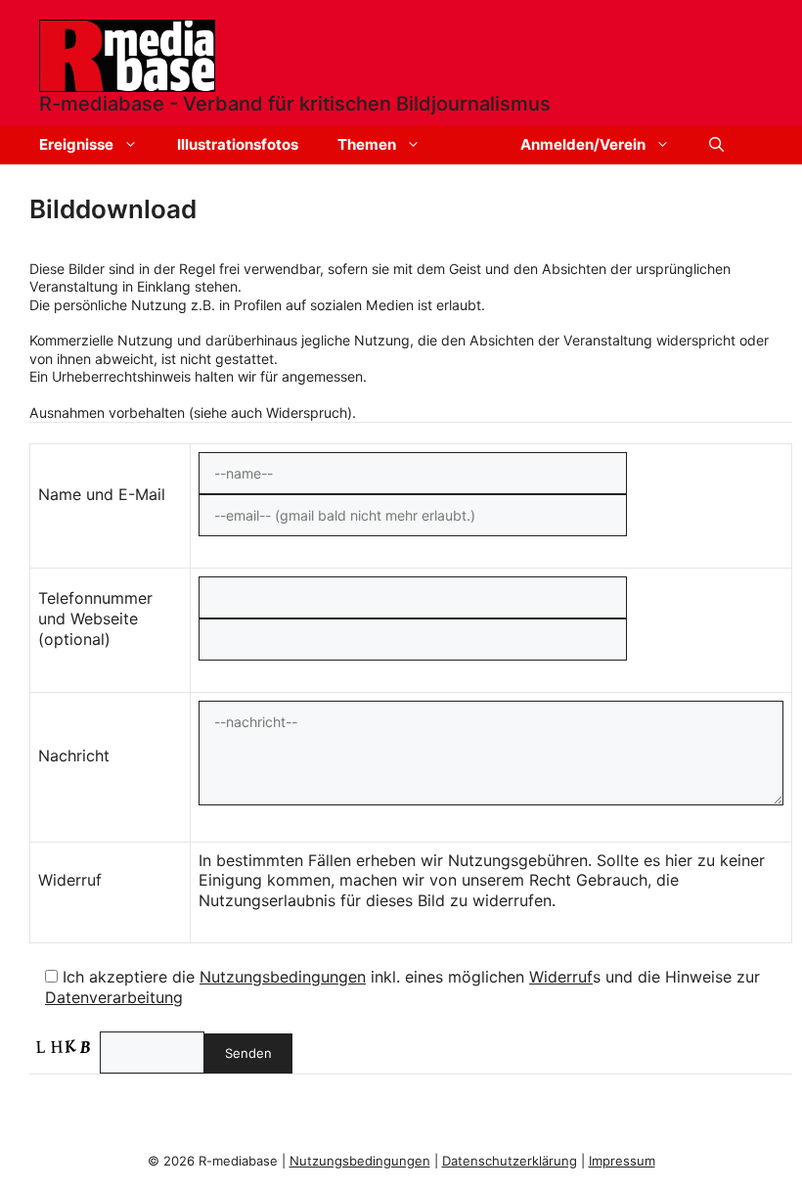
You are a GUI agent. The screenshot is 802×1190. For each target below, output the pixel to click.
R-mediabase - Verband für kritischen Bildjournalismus (295, 103)
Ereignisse (76, 144)
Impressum (622, 1160)
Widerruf (561, 976)
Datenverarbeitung (114, 997)
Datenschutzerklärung (509, 1160)
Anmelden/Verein (583, 144)
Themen (366, 144)
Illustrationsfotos (237, 144)
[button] (716, 144)
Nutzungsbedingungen (283, 976)
